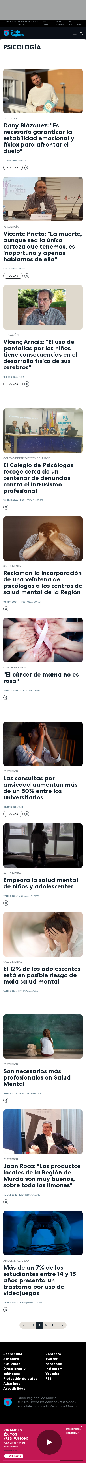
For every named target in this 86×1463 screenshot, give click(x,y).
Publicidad (12, 1364)
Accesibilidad (14, 1388)
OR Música (72, 1433)
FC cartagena (75, 23)
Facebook (53, 1364)
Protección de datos (20, 1378)
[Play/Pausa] (49, 1442)
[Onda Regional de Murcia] (14, 33)
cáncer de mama (14, 667)
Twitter (51, 1359)
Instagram (54, 1369)
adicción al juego (16, 1260)
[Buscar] (80, 33)
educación (11, 335)
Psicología (11, 118)
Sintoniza (11, 1359)
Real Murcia (60, 23)
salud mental (12, 566)
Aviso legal (12, 1383)
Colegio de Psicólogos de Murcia (26, 458)
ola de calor (46, 23)
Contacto (53, 1354)
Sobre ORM (12, 1354)
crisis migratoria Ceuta (28, 23)
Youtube (52, 1374)
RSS (48, 1378)
